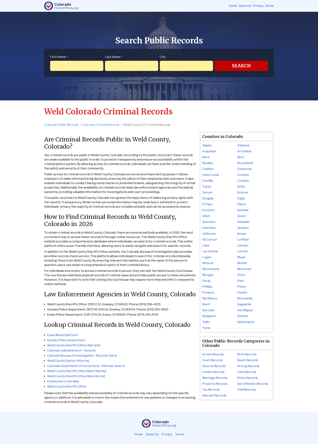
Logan (206, 257)
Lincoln (242, 251)
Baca (205, 157)
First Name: (59, 57)
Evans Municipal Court (62, 335)
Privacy (258, 6)
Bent (240, 157)
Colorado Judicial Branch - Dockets (71, 350)
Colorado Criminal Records (100, 125)
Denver (207, 192)
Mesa (241, 257)
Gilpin (206, 216)
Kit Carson (209, 239)
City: (163, 57)
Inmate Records (213, 372)
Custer (207, 186)
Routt (206, 304)
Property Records (214, 384)
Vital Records (246, 389)
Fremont (208, 210)
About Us (245, 6)
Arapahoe (209, 151)
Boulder (207, 163)
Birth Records (247, 354)
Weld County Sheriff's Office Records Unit (76, 376)
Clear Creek (210, 175)
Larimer (242, 245)
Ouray (206, 281)
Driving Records (248, 366)
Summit (242, 316)
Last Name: (113, 57)
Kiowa (241, 233)
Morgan (207, 275)
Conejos (243, 175)
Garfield (242, 210)
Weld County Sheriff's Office (66, 386)
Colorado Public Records (61, 125)
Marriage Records (214, 378)
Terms (269, 6)
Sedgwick (209, 316)
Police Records (247, 378)
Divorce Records (213, 366)
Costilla (207, 180)
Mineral (207, 263)
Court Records (212, 360)
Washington (246, 322)
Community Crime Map (63, 381)
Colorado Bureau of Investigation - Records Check (82, 355)
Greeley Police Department (66, 340)
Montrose (244, 269)
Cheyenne (244, 169)
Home (233, 6)
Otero (241, 275)
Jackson (243, 228)
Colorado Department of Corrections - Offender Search (86, 366)
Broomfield (245, 163)
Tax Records (211, 389)
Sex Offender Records (252, 384)
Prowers (208, 292)
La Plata (243, 239)
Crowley (243, 180)
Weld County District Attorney (68, 361)
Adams (207, 145)
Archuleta (244, 151)
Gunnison (208, 222)
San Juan (208, 310)
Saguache (244, 304)
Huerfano (209, 228)
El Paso (207, 204)
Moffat (242, 263)
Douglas (207, 198)
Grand (241, 216)
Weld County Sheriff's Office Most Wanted (76, 371)
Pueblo (242, 292)
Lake (205, 245)
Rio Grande (245, 298)
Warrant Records (214, 395)
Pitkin (241, 286)
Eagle (241, 198)
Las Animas (210, 251)
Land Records (246, 372)
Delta (241, 186)
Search (241, 66)
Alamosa (243, 145)
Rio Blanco (209, 298)
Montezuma (210, 269)
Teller (206, 322)
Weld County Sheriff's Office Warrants (73, 345)
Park (240, 281)
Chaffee (208, 169)
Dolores (242, 192)
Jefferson (209, 233)
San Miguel (245, 310)
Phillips (207, 286)
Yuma (206, 328)
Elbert (241, 204)
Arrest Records (213, 354)
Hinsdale (243, 222)
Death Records (247, 360)
